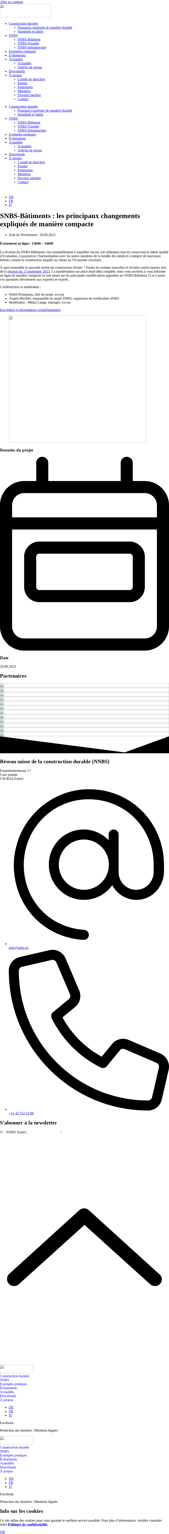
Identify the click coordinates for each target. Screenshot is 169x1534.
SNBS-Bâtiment (29, 39)
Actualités (16, 59)
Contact (23, 99)
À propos (15, 75)
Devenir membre (29, 95)
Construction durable (23, 23)
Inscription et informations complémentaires (30, 310)
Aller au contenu (11, 2)
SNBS (13, 35)
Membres (24, 91)
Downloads (17, 71)
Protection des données (44, 1132)
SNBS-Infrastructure (32, 47)
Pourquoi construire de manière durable (45, 27)
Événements (17, 55)
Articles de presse (30, 67)
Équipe (23, 83)
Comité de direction (31, 79)
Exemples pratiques (22, 51)
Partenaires (25, 87)
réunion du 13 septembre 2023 (28, 271)
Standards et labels (30, 31)
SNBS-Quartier (28, 43)
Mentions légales (74, 1132)
